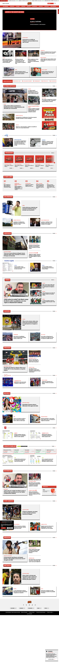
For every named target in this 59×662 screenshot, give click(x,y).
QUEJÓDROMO (5, 6)
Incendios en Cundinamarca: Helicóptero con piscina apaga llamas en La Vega (19, 223)
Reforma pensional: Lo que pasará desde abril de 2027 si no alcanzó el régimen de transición (48, 419)
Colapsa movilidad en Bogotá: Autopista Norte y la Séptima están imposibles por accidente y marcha (34, 110)
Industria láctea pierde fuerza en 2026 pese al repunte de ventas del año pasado (20, 460)
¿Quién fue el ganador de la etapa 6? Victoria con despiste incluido (48, 382)
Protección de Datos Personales (40, 612)
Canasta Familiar (3, 0)
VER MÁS (11, 168)
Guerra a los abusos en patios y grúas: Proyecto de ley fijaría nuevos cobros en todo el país (19, 419)
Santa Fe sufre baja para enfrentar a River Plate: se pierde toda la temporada (34, 360)
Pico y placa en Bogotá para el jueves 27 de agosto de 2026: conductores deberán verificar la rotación (49, 100)
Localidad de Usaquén (28, 81)
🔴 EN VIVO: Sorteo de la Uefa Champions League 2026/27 (20, 383)
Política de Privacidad (24, 612)
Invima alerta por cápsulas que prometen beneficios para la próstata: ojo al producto (29, 209)
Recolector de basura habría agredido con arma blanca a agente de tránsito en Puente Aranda (34, 247)
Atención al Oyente (31, 612)
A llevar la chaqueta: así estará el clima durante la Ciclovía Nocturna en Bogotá (29, 513)
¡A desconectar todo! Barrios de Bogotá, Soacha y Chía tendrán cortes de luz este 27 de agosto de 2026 (14, 559)
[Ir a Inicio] (29, 3)
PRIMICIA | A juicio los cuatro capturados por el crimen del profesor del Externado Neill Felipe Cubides (47, 143)
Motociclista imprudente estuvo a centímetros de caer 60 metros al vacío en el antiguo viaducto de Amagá (40, 186)
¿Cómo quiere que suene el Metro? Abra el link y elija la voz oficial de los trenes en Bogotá (48, 60)
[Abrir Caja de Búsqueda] (55, 3)
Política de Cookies (52, 657)
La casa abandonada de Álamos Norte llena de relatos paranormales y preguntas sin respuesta (20, 591)
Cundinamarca (37, 81)
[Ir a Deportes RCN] (7, 375)
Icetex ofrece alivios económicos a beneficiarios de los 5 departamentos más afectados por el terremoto (14, 107)
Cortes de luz (45, 81)
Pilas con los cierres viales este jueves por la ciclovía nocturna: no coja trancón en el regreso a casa (48, 286)
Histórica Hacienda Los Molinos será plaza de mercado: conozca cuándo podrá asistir (19, 527)
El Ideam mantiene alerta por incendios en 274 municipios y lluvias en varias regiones (20, 435)
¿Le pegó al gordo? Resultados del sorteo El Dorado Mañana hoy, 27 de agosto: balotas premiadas (33, 92)
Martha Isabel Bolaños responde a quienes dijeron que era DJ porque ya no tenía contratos (34, 493)
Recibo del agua (18, 81)
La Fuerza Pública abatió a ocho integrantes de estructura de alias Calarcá (48, 267)
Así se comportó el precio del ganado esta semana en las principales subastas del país (47, 460)
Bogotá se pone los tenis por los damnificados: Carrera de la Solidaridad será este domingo (47, 527)
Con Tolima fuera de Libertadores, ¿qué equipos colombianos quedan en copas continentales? (34, 370)
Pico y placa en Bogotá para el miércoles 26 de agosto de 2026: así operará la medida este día (47, 337)
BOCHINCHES (34, 6)
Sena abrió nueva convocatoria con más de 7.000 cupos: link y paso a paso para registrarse (35, 560)
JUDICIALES (12, 6)
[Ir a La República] (5, 428)
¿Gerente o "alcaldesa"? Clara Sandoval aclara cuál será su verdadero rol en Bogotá (46, 223)
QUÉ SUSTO (47, 6)
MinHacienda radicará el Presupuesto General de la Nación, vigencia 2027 (47, 435)
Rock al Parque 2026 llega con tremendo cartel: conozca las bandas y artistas (48, 72)
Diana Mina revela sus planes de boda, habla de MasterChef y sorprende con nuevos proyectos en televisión (34, 484)
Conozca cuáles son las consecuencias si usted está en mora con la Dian (19, 267)
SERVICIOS (41, 6)
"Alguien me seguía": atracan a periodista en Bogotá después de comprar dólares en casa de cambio (35, 256)
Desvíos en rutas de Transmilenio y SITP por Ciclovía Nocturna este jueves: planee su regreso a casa (20, 61)
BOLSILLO (28, 6)
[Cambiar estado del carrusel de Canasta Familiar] (7, 1)
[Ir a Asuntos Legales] (9, 260)
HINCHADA (23, 6)
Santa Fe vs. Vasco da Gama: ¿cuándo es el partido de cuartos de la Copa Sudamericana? (26, 127)
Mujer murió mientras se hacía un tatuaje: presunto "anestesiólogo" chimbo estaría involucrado (8, 61)
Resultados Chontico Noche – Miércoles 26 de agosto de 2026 (30, 405)
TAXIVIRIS (17, 6)
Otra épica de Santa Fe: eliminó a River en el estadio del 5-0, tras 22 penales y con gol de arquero (14, 369)
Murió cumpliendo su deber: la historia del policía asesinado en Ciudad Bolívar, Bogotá (33, 61)
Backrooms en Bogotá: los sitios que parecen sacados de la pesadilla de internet (48, 591)
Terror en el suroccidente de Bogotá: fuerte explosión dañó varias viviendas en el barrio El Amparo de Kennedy (14, 254)
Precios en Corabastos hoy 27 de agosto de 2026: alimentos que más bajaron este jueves (48, 53)
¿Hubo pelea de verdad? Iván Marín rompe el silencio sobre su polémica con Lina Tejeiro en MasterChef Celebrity (16, 301)
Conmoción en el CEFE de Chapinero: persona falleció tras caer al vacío (30, 41)
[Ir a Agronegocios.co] (22, 446)
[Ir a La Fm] (6, 135)
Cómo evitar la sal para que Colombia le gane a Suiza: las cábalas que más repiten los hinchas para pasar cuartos (29, 577)
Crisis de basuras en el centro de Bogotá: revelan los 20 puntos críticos (48, 294)
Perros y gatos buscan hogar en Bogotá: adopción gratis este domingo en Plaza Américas (34, 551)
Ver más (54, 86)
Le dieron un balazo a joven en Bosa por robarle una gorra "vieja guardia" (48, 301)
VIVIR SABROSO (53, 6)
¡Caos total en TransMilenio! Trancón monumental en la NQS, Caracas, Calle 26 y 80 (19, 337)
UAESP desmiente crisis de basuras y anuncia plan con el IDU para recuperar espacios (21, 72)
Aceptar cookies (51, 659)
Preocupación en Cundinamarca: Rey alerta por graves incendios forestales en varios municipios (26, 118)
